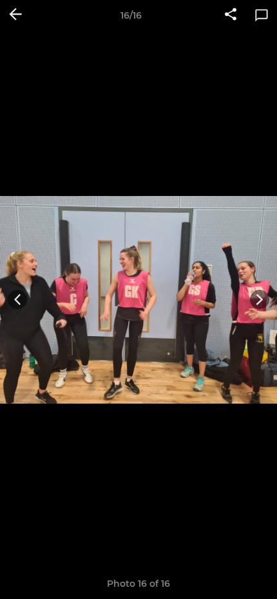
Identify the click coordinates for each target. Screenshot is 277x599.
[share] (230, 15)
